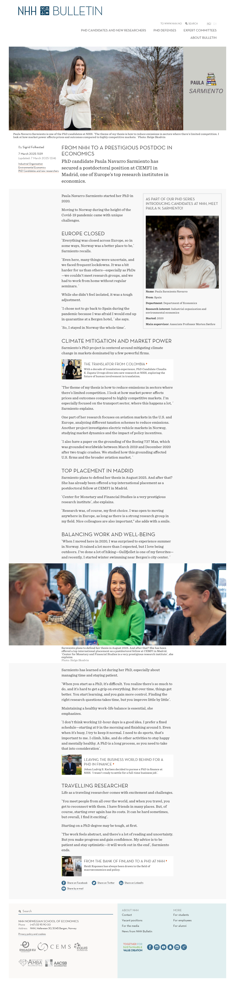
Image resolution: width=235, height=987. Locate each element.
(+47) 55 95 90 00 (40, 924)
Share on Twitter (106, 882)
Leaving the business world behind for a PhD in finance (123, 761)
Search (105, 910)
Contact (127, 915)
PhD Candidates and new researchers (113, 30)
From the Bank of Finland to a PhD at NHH (124, 861)
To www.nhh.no (171, 23)
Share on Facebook (77, 882)
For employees (182, 920)
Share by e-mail (75, 888)
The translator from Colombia (114, 364)
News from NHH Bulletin (137, 931)
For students (181, 915)
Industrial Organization (30, 163)
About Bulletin (203, 37)
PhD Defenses (164, 30)
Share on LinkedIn (134, 882)
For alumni (180, 926)
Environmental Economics (32, 167)
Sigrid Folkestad (33, 147)
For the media (130, 926)
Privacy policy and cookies (32, 934)
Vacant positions (132, 920)
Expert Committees (200, 30)
